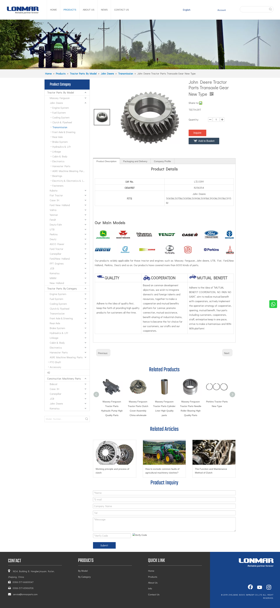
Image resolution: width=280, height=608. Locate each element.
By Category (84, 577)
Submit (104, 545)
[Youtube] (259, 587)
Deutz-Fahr (56, 224)
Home (151, 571)
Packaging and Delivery (135, 161)
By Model (83, 571)
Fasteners (58, 185)
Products (152, 577)
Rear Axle (57, 137)
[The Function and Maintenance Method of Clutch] (213, 452)
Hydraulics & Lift (61, 146)
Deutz (53, 239)
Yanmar (54, 214)
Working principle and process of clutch (112, 471)
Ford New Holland (60, 205)
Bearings (57, 176)
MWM (53, 278)
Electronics (58, 161)
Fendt (53, 219)
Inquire (197, 132)
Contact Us (153, 594)
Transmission (59, 127)
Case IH (54, 200)
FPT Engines (57, 263)
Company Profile (162, 161)
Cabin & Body (59, 156)
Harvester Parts (61, 166)
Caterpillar (55, 253)
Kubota (53, 190)
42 (48, 372)
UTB (52, 229)
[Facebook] (250, 587)
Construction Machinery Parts (64, 378)
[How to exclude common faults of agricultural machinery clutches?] (164, 452)
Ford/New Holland (60, 258)
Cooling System (61, 117)
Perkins (54, 234)
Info (150, 588)
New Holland (57, 283)
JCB (52, 268)
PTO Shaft (55, 362)
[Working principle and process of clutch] (114, 452)
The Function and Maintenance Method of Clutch (211, 471)
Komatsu (54, 273)
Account (221, 10)
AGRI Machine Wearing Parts (68, 171)
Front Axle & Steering (63, 132)
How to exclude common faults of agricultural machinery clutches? (162, 471)
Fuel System (59, 112)
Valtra (53, 210)
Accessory (55, 367)
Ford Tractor (56, 249)
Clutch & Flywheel (62, 122)
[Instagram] (269, 587)
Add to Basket (206, 141)
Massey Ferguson (60, 98)
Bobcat (54, 384)
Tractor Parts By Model (60, 92)
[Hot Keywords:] (270, 9)
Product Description (106, 161)
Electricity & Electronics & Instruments (71, 180)
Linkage (56, 151)
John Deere (56, 102)
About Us (153, 582)
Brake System (60, 141)
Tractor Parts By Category (62, 288)
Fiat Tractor (56, 195)
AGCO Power (57, 244)
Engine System (60, 107)
